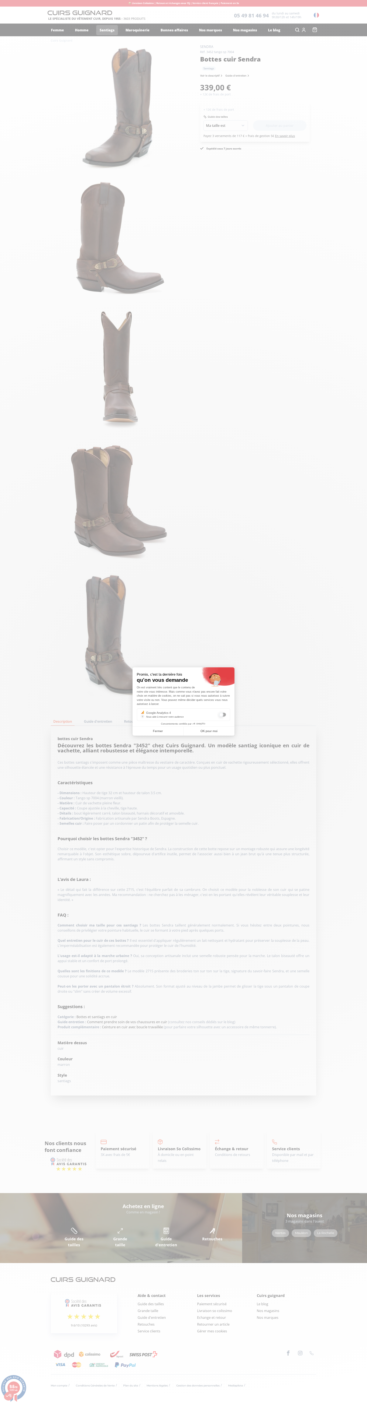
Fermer (158, 731)
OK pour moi (208, 731)
